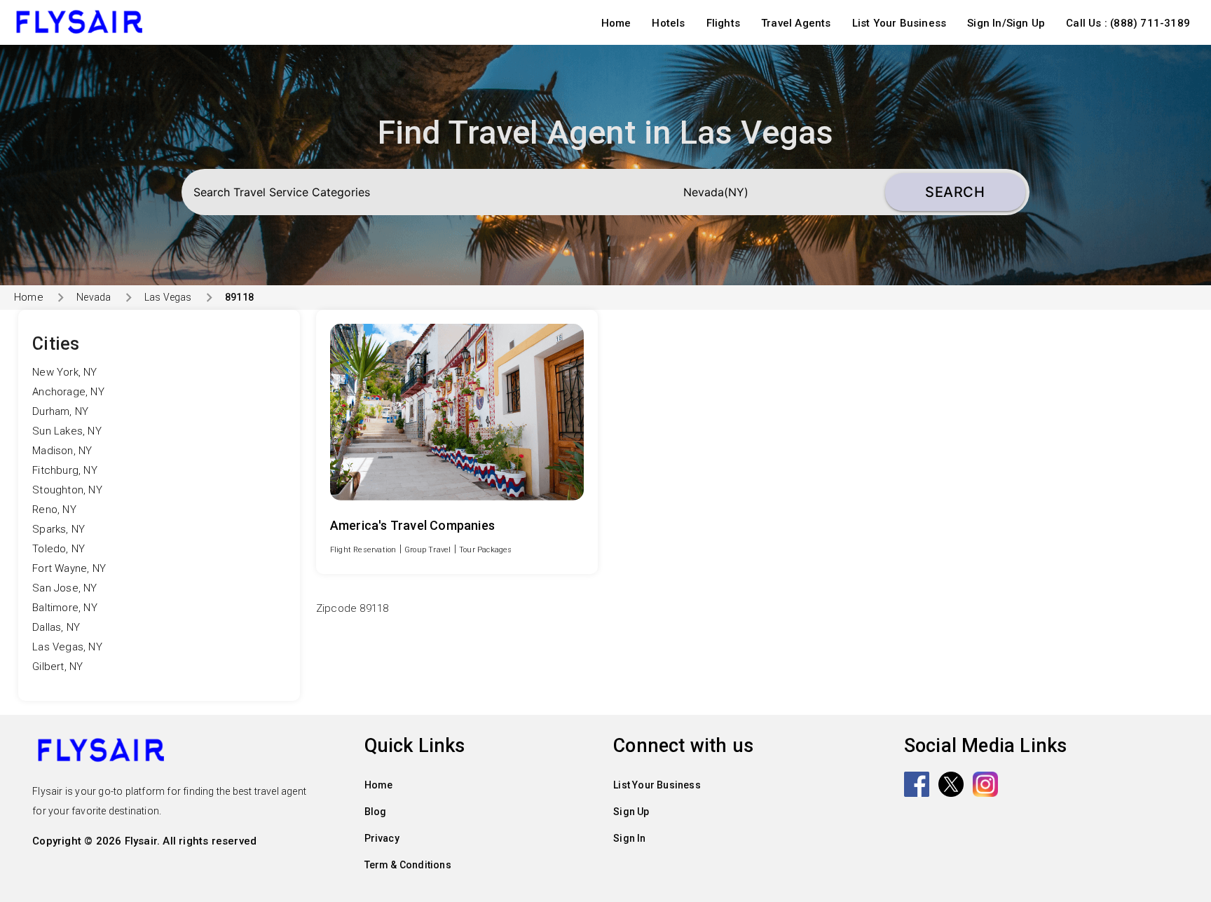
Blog (375, 811)
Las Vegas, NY (67, 647)
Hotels (668, 23)
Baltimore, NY (64, 607)
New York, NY (64, 372)
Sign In (629, 838)
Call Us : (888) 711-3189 (1128, 23)
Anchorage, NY (68, 391)
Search (955, 192)
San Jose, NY (64, 588)
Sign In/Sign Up (1006, 23)
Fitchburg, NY (64, 470)
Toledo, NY (58, 548)
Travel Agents (796, 23)
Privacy (381, 838)
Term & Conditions (407, 864)
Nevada (93, 297)
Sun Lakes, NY (67, 431)
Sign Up (631, 811)
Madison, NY (62, 450)
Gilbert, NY (57, 666)
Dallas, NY (56, 627)
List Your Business (899, 23)
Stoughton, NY (67, 490)
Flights (723, 23)
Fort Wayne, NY (69, 568)
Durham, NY (60, 411)
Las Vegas (168, 297)
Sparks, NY (58, 529)
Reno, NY (54, 509)
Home (616, 23)
